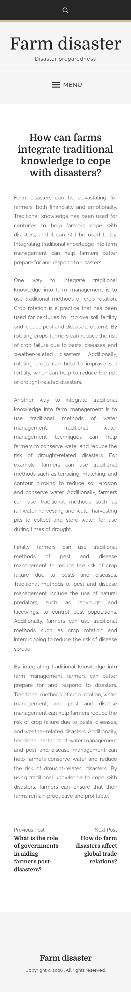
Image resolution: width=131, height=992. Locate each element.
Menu (72, 84)
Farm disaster (66, 44)
